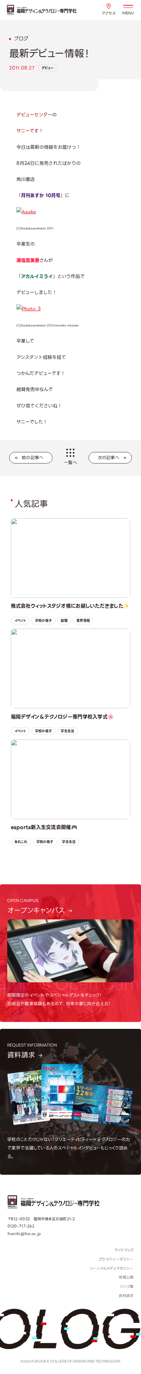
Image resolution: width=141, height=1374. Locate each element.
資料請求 (126, 1296)
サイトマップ (124, 1250)
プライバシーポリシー (116, 1259)
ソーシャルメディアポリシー (111, 1268)
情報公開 (126, 1277)
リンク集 (126, 1286)
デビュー (48, 68)
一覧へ (70, 462)
